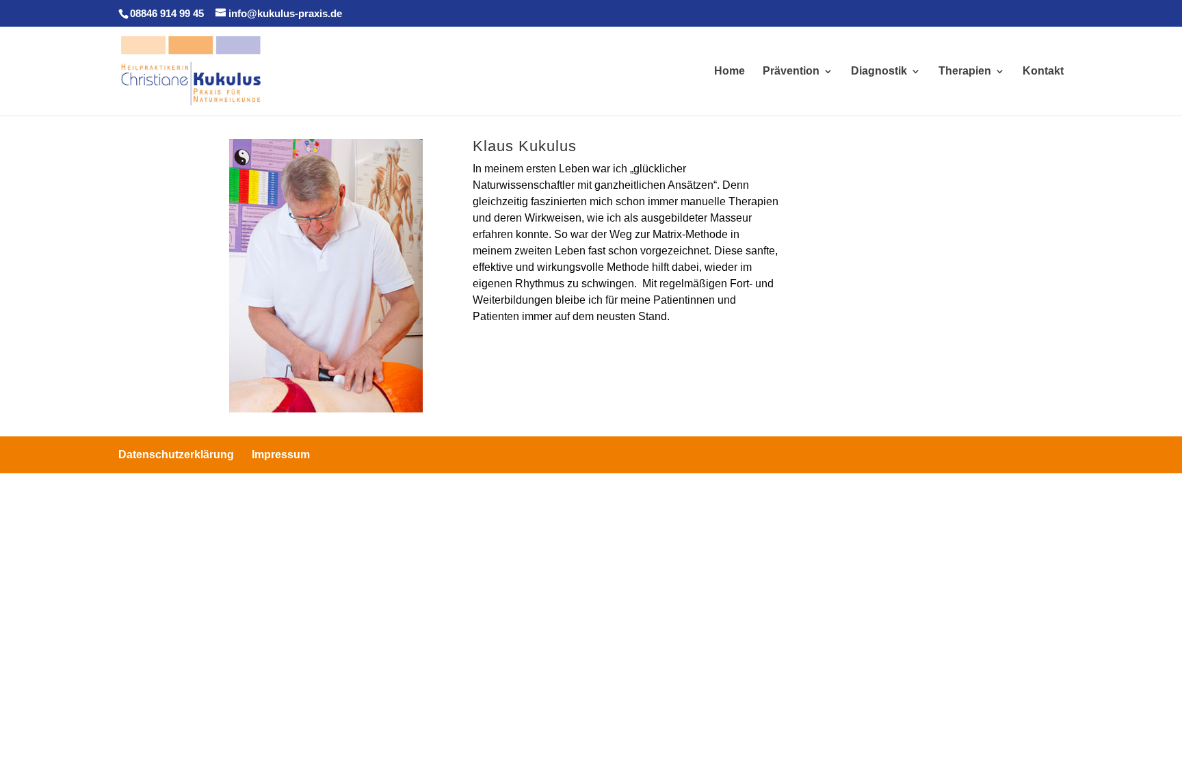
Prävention (791, 71)
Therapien (964, 71)
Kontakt (1043, 71)
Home (729, 71)
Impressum (281, 454)
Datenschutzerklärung (176, 454)
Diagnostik (879, 71)
